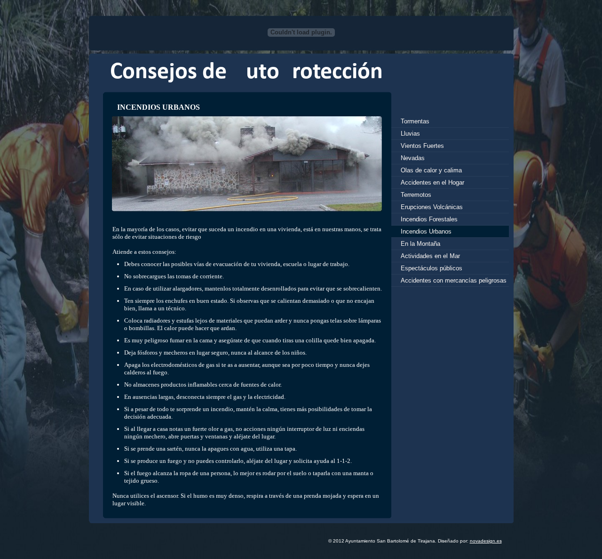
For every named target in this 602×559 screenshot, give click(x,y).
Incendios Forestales (429, 219)
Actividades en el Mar (430, 255)
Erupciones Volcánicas (432, 207)
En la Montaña (420, 243)
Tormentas (415, 121)
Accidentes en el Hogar (432, 182)
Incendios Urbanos (426, 231)
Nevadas (413, 158)
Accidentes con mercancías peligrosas (454, 280)
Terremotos (416, 194)
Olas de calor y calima (431, 170)
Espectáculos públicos (431, 268)
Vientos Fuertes (422, 145)
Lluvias (410, 133)
